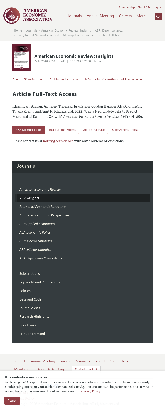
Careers (125, 16)
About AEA (144, 7)
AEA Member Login (29, 130)
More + (143, 16)
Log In (157, 7)
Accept (12, 400)
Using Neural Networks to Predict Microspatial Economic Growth (61, 35)
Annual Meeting (100, 16)
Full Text (115, 35)
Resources (82, 361)
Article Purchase (94, 130)
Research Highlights (34, 316)
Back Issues (27, 325)
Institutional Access (62, 130)
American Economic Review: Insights (66, 30)
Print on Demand (32, 334)
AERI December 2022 (109, 30)
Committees (119, 361)
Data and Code (30, 299)
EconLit (99, 361)
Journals (75, 16)
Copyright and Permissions (39, 282)
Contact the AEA (86, 369)
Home (18, 30)
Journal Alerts (29, 308)
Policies (25, 291)
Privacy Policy (90, 391)
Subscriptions (29, 274)
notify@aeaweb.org (58, 141)
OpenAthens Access (125, 130)
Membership (127, 7)
